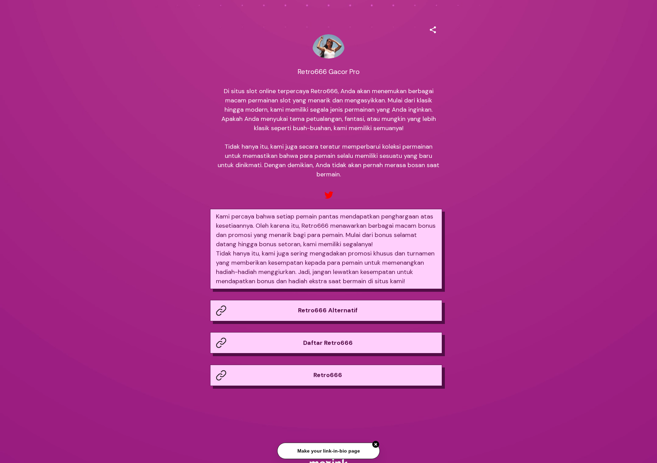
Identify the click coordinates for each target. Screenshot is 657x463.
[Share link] (433, 28)
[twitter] (328, 195)
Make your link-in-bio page (328, 451)
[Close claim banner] (375, 444)
